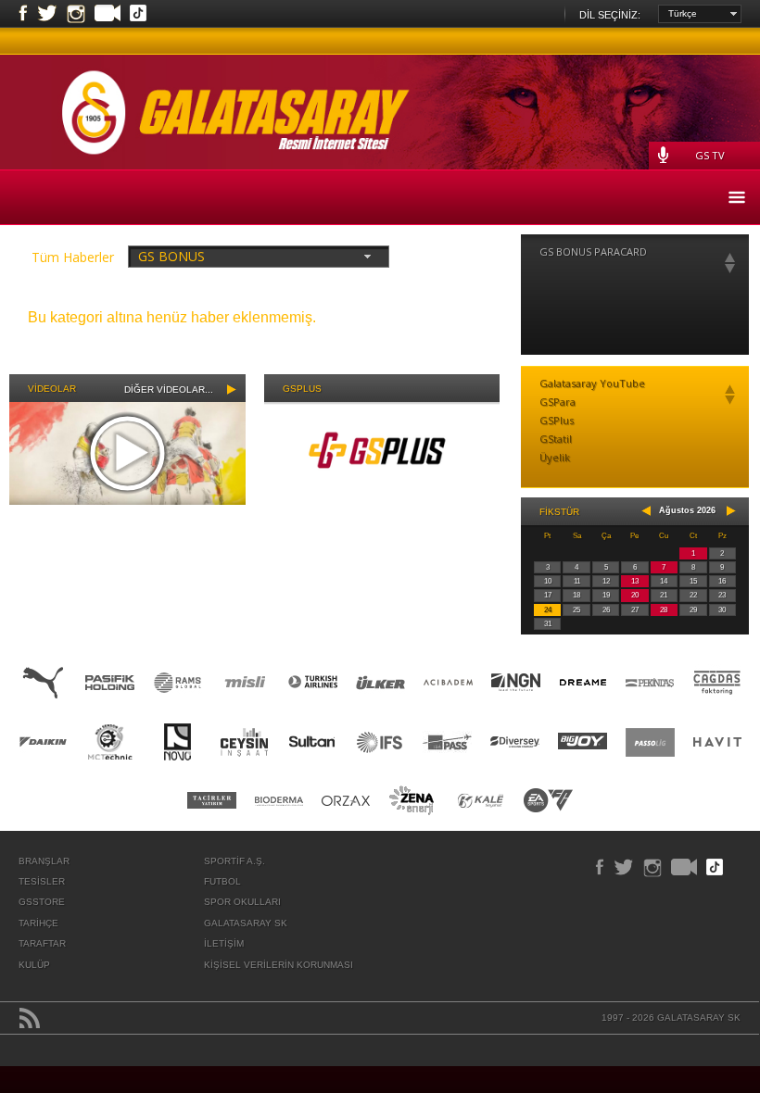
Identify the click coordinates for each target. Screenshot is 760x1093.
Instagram (76, 14)
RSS (30, 1018)
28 (663, 610)
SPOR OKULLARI (242, 902)
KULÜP (34, 965)
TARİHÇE (38, 923)
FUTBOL (222, 881)
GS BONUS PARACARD (593, 251)
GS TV (710, 155)
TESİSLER (42, 881)
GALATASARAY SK (245, 923)
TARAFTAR (42, 943)
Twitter (47, 14)
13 (635, 581)
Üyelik (554, 457)
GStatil (555, 439)
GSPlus (556, 420)
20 (635, 595)
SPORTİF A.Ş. (234, 861)
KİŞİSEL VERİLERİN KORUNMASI (278, 965)
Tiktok (138, 15)
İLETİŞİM (224, 943)
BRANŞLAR (44, 861)
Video (107, 15)
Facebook (23, 14)
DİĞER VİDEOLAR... (168, 389)
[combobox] (699, 14)
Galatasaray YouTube (592, 383)
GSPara (557, 401)
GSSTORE (42, 902)
